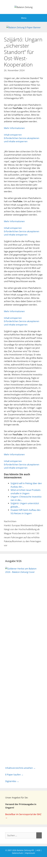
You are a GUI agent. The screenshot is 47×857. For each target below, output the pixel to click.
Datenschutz (17, 853)
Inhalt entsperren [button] (13, 134)
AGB (38, 850)
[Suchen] (39, 835)
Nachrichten (10, 521)
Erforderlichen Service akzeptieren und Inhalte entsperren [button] (21, 140)
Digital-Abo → (12, 781)
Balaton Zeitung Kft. (25, 850)
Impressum (30, 853)
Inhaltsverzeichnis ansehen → (20, 767)
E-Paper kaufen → (14, 774)
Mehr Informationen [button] (14, 128)
